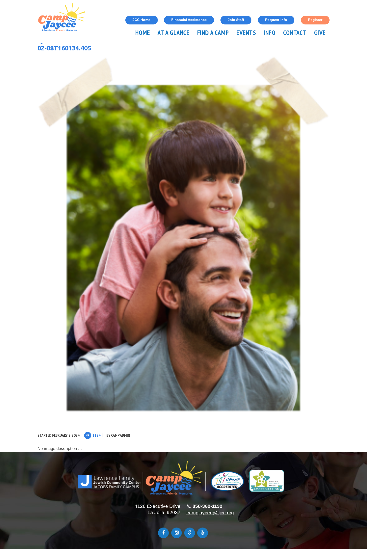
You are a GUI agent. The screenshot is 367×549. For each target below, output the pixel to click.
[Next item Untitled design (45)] (257, 240)
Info (270, 32)
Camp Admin (120, 435)
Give (320, 32)
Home (142, 32)
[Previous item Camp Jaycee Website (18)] (110, 240)
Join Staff (236, 20)
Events (246, 32)
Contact (294, 32)
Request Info (276, 20)
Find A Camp (213, 32)
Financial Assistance (189, 20)
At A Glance (173, 32)
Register (315, 20)
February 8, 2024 (66, 435)
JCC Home (141, 20)
